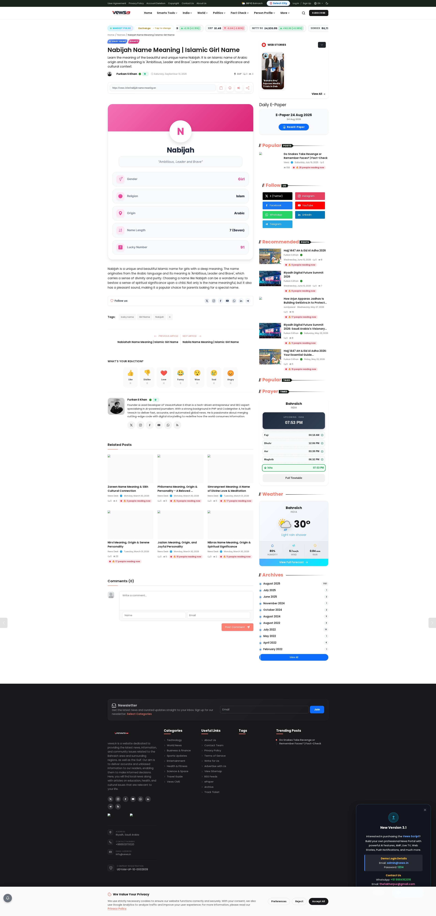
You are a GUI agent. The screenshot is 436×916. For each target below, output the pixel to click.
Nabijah (159, 317)
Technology (174, 740)
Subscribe (318, 12)
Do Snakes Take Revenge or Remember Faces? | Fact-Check (306, 156)
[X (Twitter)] (207, 301)
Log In (296, 3)
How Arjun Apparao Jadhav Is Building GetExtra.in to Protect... (305, 300)
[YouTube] (227, 301)
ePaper (209, 781)
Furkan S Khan (137, 399)
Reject (299, 901)
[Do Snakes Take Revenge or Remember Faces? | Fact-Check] (270, 160)
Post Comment (235, 627)
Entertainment (176, 761)
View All (317, 94)
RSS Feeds (210, 776)
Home (148, 13)
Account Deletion (155, 3)
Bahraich (254, 3)
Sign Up (307, 3)
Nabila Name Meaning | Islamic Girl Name (211, 342)
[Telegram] (248, 301)
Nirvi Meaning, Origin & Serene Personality (128, 544)
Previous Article (168, 336)
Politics (218, 13)
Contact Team (213, 745)
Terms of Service (215, 755)
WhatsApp (276, 214)
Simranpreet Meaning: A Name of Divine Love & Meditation (229, 489)
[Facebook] (220, 301)
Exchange (154, 28)
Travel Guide (175, 776)
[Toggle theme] (326, 3)
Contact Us (188, 3)
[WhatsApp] (234, 301)
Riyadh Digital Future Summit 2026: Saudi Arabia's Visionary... (305, 327)
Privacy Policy (136, 3)
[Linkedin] (241, 301)
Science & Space (177, 771)
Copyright (173, 3)
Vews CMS (173, 781)
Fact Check (238, 13)
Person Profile (263, 13)
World (201, 13)
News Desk (113, 495)
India (186, 13)
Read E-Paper (296, 127)
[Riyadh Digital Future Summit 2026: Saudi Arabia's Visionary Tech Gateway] (270, 330)
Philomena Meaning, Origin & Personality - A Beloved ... (177, 489)
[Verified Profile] (140, 74)
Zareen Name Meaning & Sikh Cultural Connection (128, 489)
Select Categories (139, 714)
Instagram (308, 196)
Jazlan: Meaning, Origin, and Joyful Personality (177, 544)
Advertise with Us (215, 766)
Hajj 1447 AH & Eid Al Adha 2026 (305, 250)
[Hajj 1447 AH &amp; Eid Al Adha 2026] (270, 256)
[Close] (425, 810)
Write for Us (211, 761)
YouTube (307, 205)
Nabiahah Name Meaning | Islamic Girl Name (148, 342)
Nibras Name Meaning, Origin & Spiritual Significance (229, 544)
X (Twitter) (276, 196)
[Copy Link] (221, 88)
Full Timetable (293, 477)
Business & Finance (179, 750)
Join (317, 709)
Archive (209, 787)
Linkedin (307, 214)
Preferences (278, 901)
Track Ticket (212, 792)
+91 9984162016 (401, 879)
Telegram (275, 224)
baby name (127, 317)
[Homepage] (121, 13)
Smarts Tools (166, 13)
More (284, 13)
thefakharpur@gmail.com (397, 884)
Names (121, 34)
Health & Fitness (177, 766)
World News (174, 745)
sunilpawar (289, 307)
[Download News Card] (229, 88)
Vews (286, 162)
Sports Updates (177, 755)
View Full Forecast (293, 562)
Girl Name (144, 317)
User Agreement (117, 3)
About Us (201, 3)
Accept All (318, 901)
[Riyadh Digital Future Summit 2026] (270, 278)
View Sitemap (213, 771)
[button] (318, 3)
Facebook (275, 205)
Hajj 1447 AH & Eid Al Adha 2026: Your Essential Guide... (305, 353)
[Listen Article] (238, 88)
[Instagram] (213, 301)
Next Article (190, 336)
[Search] (303, 13)
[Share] (247, 88)
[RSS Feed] (177, 425)
